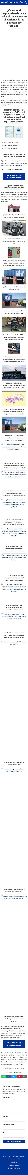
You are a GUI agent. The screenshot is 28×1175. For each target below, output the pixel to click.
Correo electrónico (9, 1124)
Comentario (7, 1097)
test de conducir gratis (20, 100)
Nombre (5, 1116)
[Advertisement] (14, 54)
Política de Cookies (14, 1168)
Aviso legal (14, 1162)
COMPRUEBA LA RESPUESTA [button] (15, 169)
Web (4, 1132)
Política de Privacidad (14, 1165)
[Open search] (25, 2)
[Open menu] (2, 2)
